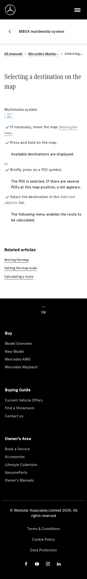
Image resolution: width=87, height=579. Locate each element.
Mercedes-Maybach (21, 367)
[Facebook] (26, 564)
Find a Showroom (19, 407)
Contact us (14, 415)
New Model (14, 351)
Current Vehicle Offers (24, 400)
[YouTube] (37, 564)
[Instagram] (48, 564)
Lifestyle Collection (21, 464)
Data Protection (43, 550)
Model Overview (18, 343)
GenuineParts (16, 472)
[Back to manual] (11, 31)
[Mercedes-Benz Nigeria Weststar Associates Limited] (10, 9)
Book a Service (17, 448)
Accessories (15, 456)
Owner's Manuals (19, 480)
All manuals (13, 53)
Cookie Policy (43, 539)
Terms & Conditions (43, 528)
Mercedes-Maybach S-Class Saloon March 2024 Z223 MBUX (43, 53)
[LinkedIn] (59, 564)
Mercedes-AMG (17, 359)
